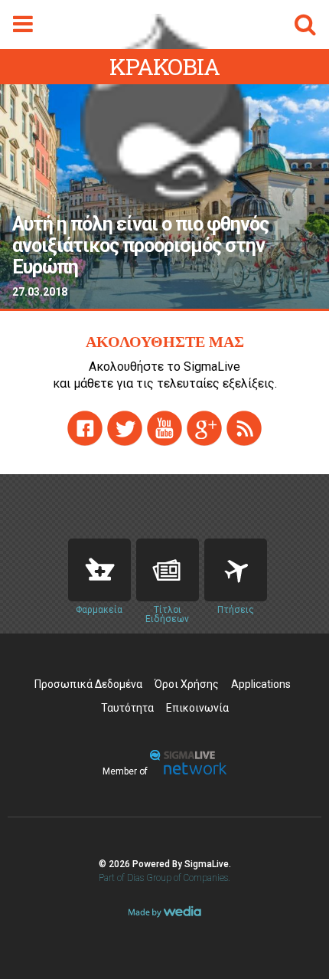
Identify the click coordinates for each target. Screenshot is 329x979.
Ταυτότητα (127, 708)
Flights (235, 570)
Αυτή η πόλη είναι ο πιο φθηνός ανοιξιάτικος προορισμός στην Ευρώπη (140, 246)
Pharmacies (99, 570)
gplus (204, 428)
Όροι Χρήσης (187, 684)
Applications (261, 684)
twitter (124, 428)
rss (244, 428)
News (167, 570)
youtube (164, 428)
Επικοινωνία (197, 708)
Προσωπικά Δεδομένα (88, 684)
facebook (85, 428)
